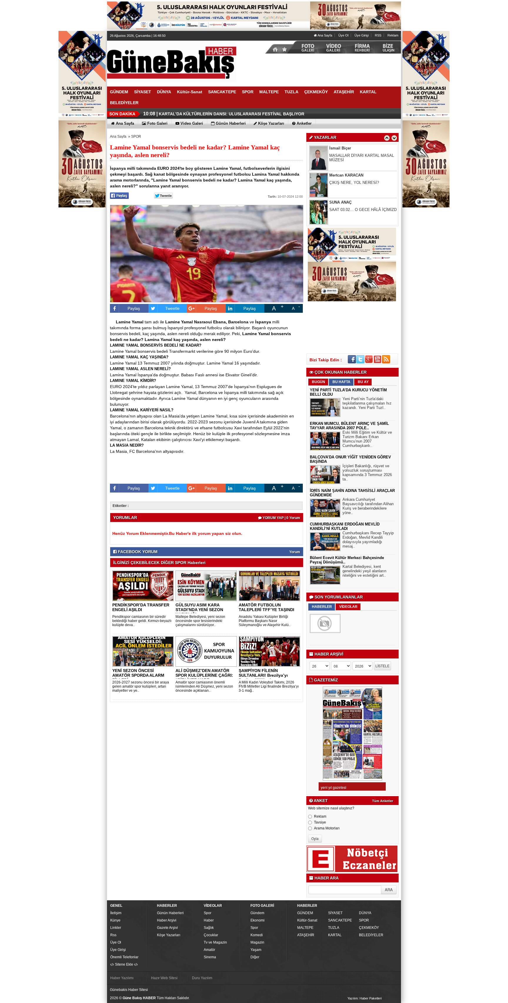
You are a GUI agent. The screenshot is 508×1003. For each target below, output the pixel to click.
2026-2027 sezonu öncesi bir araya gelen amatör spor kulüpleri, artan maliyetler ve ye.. (140, 686)
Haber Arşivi (166, 920)
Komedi (256, 935)
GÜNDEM (305, 913)
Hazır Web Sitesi (164, 978)
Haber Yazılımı (121, 978)
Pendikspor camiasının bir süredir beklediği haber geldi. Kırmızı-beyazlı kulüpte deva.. (141, 621)
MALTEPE (305, 928)
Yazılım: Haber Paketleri (364, 998)
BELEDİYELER (371, 935)
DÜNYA (365, 913)
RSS (378, 35)
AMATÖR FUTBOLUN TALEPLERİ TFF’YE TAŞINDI (266, 607)
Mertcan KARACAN (346, 148)
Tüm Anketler (382, 801)
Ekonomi (257, 920)
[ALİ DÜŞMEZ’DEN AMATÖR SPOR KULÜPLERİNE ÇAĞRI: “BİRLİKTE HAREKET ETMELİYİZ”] (207, 651)
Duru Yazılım (202, 978)
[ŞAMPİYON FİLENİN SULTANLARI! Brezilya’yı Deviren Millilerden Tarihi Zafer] (270, 651)
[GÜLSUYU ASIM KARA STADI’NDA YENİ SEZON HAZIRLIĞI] (207, 585)
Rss (113, 935)
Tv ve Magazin (215, 942)
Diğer (254, 957)
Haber (209, 920)
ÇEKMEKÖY (369, 928)
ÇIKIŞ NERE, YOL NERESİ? (354, 155)
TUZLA (333, 928)
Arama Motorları (327, 828)
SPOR (136, 136)
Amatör (209, 950)
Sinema (210, 957)
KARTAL (335, 935)
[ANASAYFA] (171, 61)
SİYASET (335, 913)
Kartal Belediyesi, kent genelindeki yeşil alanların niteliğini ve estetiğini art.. (364, 571)
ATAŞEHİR (305, 935)
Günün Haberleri (170, 913)
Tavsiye (320, 822)
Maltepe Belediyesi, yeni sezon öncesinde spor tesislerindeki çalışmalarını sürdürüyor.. (200, 621)
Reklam (392, 35)
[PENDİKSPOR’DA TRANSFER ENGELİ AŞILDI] (144, 585)
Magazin (257, 942)
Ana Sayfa (324, 35)
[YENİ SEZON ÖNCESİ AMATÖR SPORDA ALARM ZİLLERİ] (144, 651)
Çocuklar (211, 935)
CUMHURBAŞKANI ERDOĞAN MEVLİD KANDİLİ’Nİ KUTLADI (345, 526)
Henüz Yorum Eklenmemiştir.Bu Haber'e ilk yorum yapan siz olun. (177, 533)
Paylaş (134, 308)
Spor (207, 913)
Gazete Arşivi (167, 928)
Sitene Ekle (124, 964)
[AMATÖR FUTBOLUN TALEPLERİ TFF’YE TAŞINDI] (270, 585)
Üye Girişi (362, 35)
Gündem (257, 913)
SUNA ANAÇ (340, 175)
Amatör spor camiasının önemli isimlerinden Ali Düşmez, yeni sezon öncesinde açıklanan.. (204, 686)
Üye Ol (343, 35)
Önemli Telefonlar (124, 957)
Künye (115, 920)
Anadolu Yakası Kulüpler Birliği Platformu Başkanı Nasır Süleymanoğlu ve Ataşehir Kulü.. (264, 621)
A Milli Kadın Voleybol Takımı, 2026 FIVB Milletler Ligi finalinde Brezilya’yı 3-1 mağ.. (269, 686)
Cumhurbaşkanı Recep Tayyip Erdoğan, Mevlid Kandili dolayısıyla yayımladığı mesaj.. (368, 539)
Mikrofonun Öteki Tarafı (349, 209)
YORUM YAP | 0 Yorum (281, 518)
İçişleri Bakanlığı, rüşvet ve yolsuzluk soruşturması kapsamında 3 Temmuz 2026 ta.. (367, 472)
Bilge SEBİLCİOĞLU (347, 202)
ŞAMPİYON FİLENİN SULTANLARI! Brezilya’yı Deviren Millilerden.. (263, 675)
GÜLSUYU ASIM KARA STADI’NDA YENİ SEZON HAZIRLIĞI (199, 610)
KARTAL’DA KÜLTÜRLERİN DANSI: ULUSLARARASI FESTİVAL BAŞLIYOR (231, 114)
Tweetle (172, 308)
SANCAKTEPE (340, 920)
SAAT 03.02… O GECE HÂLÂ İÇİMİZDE (364, 182)
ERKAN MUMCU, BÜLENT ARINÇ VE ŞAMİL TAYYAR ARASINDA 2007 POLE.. (349, 425)
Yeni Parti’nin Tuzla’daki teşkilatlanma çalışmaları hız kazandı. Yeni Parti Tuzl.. (367, 403)
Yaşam (255, 950)
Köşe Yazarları (168, 935)
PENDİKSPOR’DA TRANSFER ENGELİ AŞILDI (140, 607)
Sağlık (209, 928)
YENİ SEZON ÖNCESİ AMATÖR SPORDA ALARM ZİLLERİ (138, 675)
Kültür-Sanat (307, 920)
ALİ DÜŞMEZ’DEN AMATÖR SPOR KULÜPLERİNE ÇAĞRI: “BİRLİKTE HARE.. (204, 675)
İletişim (115, 913)
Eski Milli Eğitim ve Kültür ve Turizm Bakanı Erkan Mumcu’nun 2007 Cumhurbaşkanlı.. (367, 439)
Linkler (115, 928)
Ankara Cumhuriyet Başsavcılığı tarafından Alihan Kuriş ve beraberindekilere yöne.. (368, 506)
